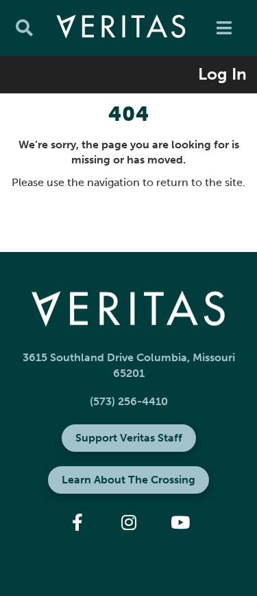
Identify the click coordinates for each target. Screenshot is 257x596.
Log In (222, 74)
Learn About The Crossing (128, 479)
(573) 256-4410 (129, 401)
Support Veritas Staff (128, 437)
